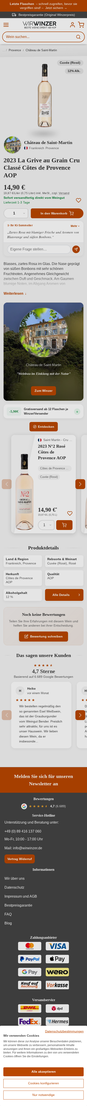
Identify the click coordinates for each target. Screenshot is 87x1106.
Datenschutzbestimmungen (64, 1031)
